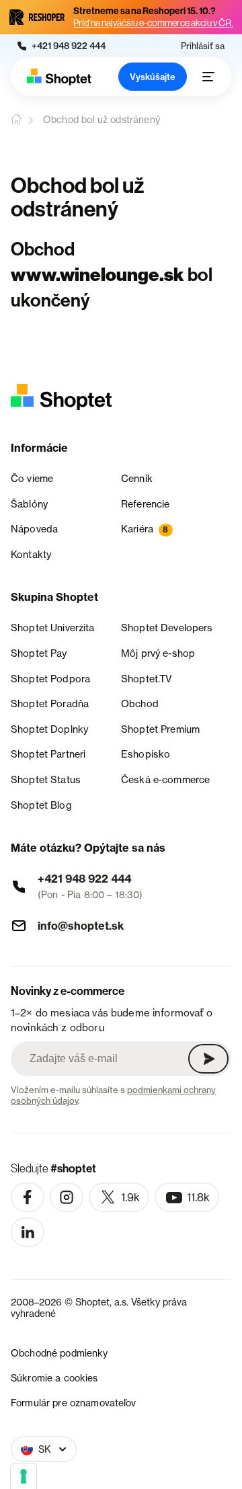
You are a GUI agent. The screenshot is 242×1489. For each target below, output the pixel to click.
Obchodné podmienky (59, 1353)
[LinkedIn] (27, 1232)
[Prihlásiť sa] (208, 1059)
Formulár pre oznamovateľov (73, 1402)
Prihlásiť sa (203, 46)
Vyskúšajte (152, 76)
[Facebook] (27, 1197)
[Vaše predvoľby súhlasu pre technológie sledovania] (23, 1476)
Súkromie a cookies (54, 1377)
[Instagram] (66, 1197)
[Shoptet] (59, 77)
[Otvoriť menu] (208, 76)
